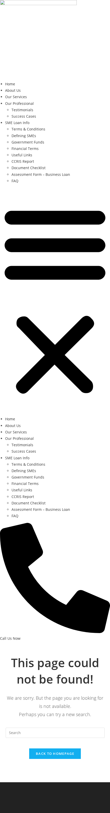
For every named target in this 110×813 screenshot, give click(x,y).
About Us (13, 90)
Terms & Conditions (28, 129)
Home (10, 84)
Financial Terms (25, 148)
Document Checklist (29, 167)
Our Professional (19, 103)
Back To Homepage (55, 753)
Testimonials (22, 109)
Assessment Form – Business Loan (41, 174)
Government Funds (28, 142)
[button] (55, 300)
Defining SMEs (24, 135)
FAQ (15, 180)
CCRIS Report (23, 161)
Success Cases (24, 116)
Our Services (16, 96)
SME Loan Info (17, 122)
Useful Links (22, 155)
